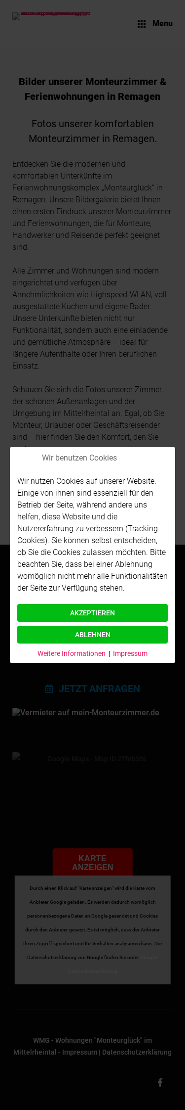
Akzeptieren (92, 613)
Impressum (130, 653)
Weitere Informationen (71, 653)
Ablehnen (93, 635)
